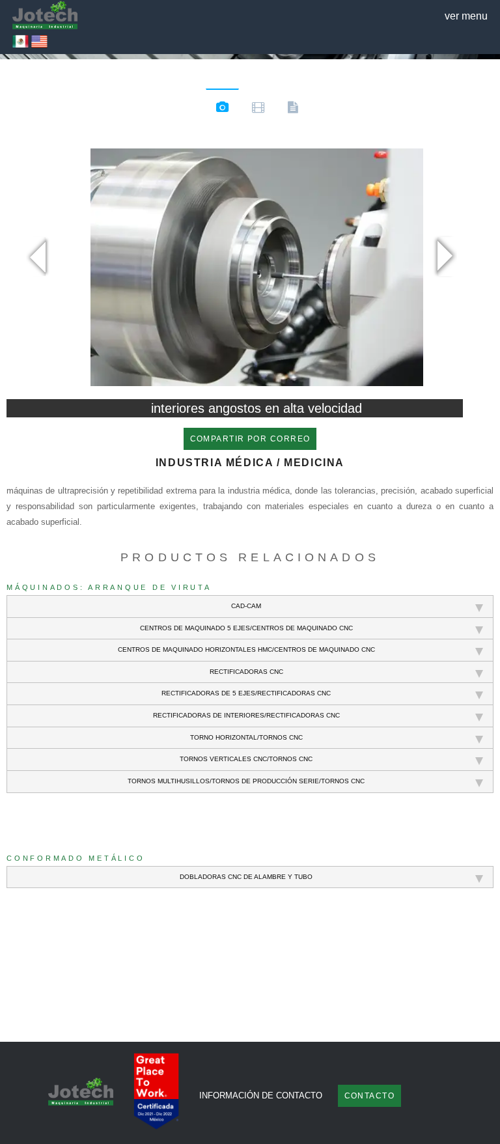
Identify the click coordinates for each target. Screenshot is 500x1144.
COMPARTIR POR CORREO (250, 438)
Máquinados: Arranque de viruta (109, 587)
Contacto (369, 1095)
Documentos (292, 109)
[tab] (250, 606)
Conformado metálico (76, 858)
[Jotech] (44, 16)
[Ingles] (39, 45)
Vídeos (258, 109)
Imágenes (222, 109)
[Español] (20, 45)
